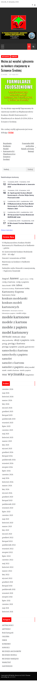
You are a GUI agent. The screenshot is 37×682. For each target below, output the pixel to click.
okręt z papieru (21, 340)
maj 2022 (5, 564)
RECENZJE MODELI (9, 655)
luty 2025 (5, 445)
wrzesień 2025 (7, 423)
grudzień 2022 (7, 538)
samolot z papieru (13, 367)
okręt (23, 337)
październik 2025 (9, 419)
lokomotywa (6, 310)
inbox (19, 285)
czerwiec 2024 (7, 475)
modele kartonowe (15, 317)
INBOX (4, 640)
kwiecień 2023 (7, 523)
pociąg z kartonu (16, 343)
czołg (31, 279)
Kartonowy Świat (8, 295)
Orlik (32, 340)
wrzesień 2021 (7, 593)
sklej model (29, 367)
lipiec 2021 (6, 601)
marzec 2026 (7, 400)
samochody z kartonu (15, 350)
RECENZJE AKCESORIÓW (11, 651)
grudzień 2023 (7, 497)
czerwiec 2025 (7, 430)
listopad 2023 (7, 500)
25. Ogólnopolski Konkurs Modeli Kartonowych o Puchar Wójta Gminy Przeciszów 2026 (21, 195)
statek (4, 370)
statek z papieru (25, 370)
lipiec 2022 (6, 556)
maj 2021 (5, 608)
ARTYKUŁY (6, 629)
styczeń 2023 (7, 534)
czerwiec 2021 (7, 604)
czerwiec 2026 (7, 389)
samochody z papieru (14, 354)
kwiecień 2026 (7, 397)
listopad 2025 (7, 415)
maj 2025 (5, 434)
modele (5, 74)
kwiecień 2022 (7, 567)
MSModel (16, 337)
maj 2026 (5, 393)
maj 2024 (5, 478)
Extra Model (6, 285)
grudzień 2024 (7, 452)
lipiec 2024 (6, 471)
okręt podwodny (7, 340)
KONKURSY (14, 56)
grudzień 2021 (7, 582)
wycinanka (16, 374)
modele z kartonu (14, 322)
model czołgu (21, 313)
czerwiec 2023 (7, 515)
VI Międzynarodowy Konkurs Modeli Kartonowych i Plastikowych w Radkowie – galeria (18, 245)
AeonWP (12, 677)
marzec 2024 (7, 486)
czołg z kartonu (8, 282)
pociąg (4, 344)
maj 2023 (5, 519)
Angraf (5, 278)
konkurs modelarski (14, 298)
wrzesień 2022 (7, 549)
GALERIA (5, 637)
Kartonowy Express (13, 291)
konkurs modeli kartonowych (12, 305)
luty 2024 (5, 489)
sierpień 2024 (7, 467)
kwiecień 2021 (7, 612)
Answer (14, 278)
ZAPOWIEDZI (7, 666)
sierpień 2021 (7, 597)
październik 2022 (9, 545)
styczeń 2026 (7, 408)
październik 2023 (8, 504)
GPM (13, 285)
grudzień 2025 (7, 411)
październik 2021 (8, 589)
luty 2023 (5, 530)
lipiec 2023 (6, 512)
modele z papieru (14, 327)
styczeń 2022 (7, 578)
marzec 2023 (7, 526)
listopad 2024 (7, 456)
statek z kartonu (13, 370)
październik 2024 (9, 460)
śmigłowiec (29, 375)
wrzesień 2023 (7, 508)
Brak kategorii (7, 633)
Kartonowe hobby (22, 288)
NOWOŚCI (6, 648)
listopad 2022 (7, 541)
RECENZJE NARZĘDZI (10, 659)
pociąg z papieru (9, 347)
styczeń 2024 (7, 493)
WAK (4, 374)
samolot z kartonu (13, 362)
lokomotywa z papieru (8, 313)
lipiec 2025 (6, 426)
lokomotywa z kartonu (17, 310)
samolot (7, 358)
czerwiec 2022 (7, 560)
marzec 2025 (7, 441)
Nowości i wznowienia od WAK (14, 258)
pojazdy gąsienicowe (26, 347)
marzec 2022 (7, 571)
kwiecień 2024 (7, 482)
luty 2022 (5, 575)
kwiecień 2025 (7, 437)
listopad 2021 (7, 586)
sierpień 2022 (7, 552)
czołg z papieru (22, 282)
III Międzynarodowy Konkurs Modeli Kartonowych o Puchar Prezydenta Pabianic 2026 (21, 206)
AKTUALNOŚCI (5, 56)
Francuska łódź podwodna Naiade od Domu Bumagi (27, 147)
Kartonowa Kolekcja (8, 288)
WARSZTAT (6, 662)
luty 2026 (5, 404)
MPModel (7, 337)
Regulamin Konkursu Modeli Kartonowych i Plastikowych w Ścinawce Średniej (9, 151)
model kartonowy (15, 332)
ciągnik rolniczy (24, 279)
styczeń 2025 (7, 449)
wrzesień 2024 (7, 463)
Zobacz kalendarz (7, 230)
